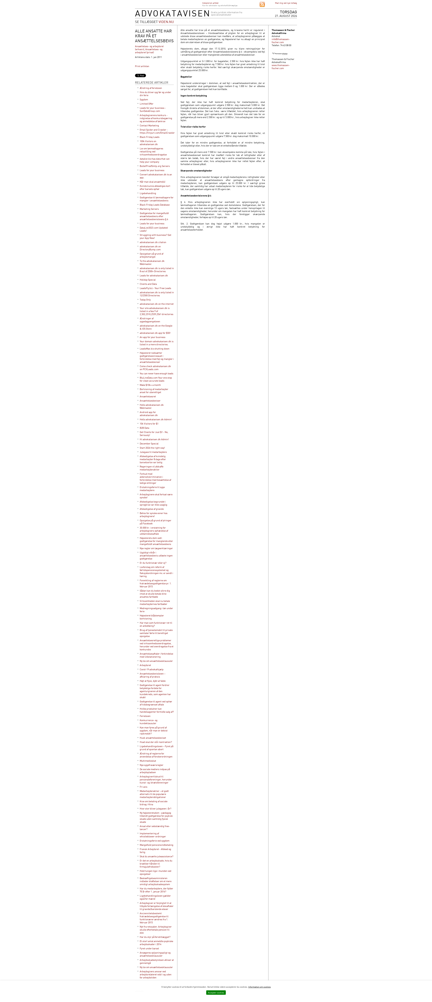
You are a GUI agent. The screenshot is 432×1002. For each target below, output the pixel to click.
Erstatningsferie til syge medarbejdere (152, 489)
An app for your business (152, 337)
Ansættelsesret (148, 396)
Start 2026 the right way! (152, 447)
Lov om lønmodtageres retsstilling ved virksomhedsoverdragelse (153, 151)
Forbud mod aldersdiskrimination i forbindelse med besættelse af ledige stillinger (155, 478)
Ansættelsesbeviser (150, 400)
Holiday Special (148, 279)
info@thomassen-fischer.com (281, 41)
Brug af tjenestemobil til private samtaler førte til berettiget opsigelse (156, 633)
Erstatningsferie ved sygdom (154, 840)
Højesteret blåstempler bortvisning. (152, 617)
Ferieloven (145, 716)
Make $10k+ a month (150, 384)
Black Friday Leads (149, 136)
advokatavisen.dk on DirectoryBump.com (150, 248)
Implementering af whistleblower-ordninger (153, 835)
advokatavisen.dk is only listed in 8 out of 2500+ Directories (157, 270)
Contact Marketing (149, 125)
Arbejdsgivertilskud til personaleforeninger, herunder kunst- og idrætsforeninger (156, 779)
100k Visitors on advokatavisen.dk (149, 143)
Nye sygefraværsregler (151, 764)
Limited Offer (146, 103)
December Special (149, 443)
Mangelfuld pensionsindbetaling (156, 844)
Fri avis (143, 786)
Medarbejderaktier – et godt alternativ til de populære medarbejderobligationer (154, 794)
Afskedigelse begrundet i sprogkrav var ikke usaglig (153, 503)
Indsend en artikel (210, 3)
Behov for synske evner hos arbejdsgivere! (153, 515)
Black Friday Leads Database (155, 204)
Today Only (145, 299)
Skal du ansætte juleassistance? (156, 856)
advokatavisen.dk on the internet (157, 303)
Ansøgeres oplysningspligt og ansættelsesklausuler (155, 954)
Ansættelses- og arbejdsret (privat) (149, 51)
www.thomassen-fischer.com (281, 67)
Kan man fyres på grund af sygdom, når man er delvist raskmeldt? (154, 730)
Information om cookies (259, 986)
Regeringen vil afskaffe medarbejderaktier (151, 468)
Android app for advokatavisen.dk (149, 414)
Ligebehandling (148, 193)
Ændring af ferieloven (151, 87)
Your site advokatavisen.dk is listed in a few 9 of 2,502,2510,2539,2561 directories (156, 311)
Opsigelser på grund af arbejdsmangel (151, 255)
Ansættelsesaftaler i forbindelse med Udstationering (156, 655)
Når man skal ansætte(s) (152, 181)
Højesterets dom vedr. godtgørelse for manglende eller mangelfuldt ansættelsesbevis (156, 540)
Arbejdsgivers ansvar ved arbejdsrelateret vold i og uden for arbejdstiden (155, 974)
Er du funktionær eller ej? (153, 562)
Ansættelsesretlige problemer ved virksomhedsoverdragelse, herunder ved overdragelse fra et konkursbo (156, 645)
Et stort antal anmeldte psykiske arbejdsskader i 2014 (156, 943)
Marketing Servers (149, 208)
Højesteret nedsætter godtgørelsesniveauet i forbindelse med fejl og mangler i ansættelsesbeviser (157, 357)
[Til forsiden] (172, 15)
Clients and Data (148, 283)
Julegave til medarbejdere (153, 451)
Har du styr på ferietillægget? (155, 936)
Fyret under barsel (149, 948)
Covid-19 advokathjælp (152, 669)
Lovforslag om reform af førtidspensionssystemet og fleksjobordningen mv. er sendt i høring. (156, 572)
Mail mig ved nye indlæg (286, 3)
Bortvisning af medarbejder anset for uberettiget (154, 391)
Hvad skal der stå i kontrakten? (156, 742)
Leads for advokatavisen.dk (154, 275)
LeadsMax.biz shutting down (154, 348)
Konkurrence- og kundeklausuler (148, 722)
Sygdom (144, 99)
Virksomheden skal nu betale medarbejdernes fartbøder (155, 602)
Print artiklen (142, 66)
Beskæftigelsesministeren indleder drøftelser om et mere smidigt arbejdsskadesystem (155, 881)
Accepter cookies (216, 992)
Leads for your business (152, 170)
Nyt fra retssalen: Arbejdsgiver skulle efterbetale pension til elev (156, 929)
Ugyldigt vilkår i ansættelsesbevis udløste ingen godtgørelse (156, 555)
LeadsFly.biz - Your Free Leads (155, 288)
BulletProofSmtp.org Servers (155, 166)
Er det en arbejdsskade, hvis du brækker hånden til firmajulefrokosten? (156, 863)
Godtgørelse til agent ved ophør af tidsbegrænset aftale (156, 703)
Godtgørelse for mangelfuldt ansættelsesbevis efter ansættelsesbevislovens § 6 (154, 216)
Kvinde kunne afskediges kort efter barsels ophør (155, 187)
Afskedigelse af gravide (152, 508)
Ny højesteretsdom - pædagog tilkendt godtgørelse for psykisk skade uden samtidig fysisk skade (156, 817)
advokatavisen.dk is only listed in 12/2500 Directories (157, 294)
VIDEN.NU (166, 21)
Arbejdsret (145, 665)
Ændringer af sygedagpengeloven (150, 320)
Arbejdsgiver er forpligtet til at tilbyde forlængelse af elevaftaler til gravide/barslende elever (156, 905)
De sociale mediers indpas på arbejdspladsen (155, 771)
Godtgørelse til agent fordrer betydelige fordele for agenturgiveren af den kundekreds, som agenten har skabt (155, 691)
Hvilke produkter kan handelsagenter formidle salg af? (157, 710)
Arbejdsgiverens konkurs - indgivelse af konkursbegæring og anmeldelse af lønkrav (156, 118)
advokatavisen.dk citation (153, 242)
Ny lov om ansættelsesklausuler (156, 660)
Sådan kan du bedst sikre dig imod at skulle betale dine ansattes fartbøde (155, 593)
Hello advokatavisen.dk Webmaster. (152, 406)
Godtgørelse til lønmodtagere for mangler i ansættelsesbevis (156, 199)
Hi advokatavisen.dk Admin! (154, 439)
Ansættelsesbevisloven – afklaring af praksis (152, 675)
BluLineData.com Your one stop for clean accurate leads (156, 379)
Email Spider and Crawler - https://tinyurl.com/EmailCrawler (157, 131)
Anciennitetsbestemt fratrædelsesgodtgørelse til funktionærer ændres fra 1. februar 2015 (154, 918)
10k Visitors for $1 (149, 423)
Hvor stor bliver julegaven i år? (155, 808)
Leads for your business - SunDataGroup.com (153, 109)
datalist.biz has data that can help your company (155, 160)
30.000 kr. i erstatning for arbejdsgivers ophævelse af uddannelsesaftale (154, 530)
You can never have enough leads (156, 373)
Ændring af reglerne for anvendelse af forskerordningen (156, 755)
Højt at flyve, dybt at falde (153, 680)
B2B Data (144, 427)
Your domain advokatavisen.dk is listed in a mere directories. (156, 343)
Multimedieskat (148, 760)
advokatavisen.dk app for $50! (155, 332)
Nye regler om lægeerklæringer (156, 548)
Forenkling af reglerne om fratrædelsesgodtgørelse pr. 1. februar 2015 (155, 583)
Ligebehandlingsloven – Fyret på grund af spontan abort (156, 748)
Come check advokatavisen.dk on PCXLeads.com (155, 368)
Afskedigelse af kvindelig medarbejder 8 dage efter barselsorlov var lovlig (153, 459)
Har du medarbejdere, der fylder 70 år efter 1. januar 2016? (156, 890)
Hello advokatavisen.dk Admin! (156, 419)
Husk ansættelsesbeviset (153, 737)
